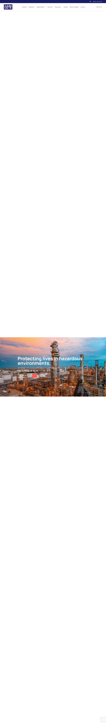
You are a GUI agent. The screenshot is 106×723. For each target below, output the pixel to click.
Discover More (23, 375)
